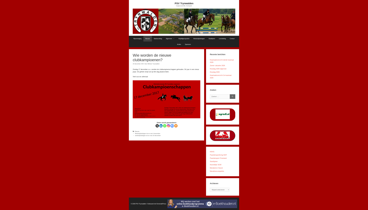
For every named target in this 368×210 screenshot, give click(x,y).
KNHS (212, 152)
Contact (232, 38)
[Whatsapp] (164, 125)
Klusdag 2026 (215, 72)
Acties (179, 44)
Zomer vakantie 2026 (217, 65)
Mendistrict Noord (216, 168)
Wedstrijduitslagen (199, 38)
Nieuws (147, 38)
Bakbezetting (158, 38)
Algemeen (169, 38)
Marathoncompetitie (217, 171)
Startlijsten (212, 38)
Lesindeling (222, 38)
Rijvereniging (137, 38)
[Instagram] (168, 125)
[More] (176, 125)
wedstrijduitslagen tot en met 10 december (148, 135)
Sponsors (188, 44)
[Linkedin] (161, 125)
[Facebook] (172, 125)
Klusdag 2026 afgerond (218, 69)
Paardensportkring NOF (218, 155)
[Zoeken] (232, 96)
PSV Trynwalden (184, 3)
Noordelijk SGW (215, 165)
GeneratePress (161, 204)
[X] (157, 125)
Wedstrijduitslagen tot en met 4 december (147, 133)
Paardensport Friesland (218, 158)
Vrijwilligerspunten (183, 38)
